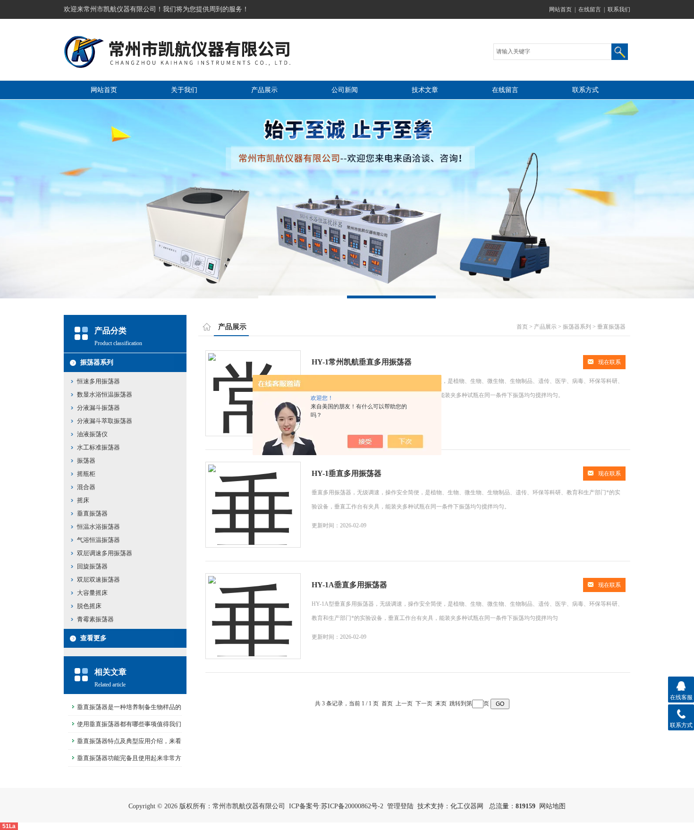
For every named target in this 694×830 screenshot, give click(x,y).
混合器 (86, 487)
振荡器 (86, 460)
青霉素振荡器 (95, 619)
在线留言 (589, 9)
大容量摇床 (92, 592)
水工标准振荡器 (98, 447)
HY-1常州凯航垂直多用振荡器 (362, 362)
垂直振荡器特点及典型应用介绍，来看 (129, 741)
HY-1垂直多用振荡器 (346, 473)
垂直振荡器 (92, 513)
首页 (522, 326)
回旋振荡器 (92, 566)
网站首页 (560, 9)
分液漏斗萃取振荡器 (104, 420)
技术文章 (425, 89)
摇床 (83, 500)
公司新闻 (344, 89)
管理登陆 (400, 806)
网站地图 (552, 806)
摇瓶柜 (86, 473)
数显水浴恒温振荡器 (104, 394)
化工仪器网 (466, 806)
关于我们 (184, 89)
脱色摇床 (89, 606)
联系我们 (619, 9)
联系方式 (585, 89)
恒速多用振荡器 (98, 381)
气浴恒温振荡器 (98, 539)
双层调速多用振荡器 (104, 553)
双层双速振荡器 (98, 579)
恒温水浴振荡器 (98, 526)
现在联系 (609, 362)
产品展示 (264, 89)
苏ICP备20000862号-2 (352, 806)
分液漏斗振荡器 (98, 407)
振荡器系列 (96, 362)
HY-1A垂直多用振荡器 (349, 585)
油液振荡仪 (92, 434)
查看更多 (93, 638)
